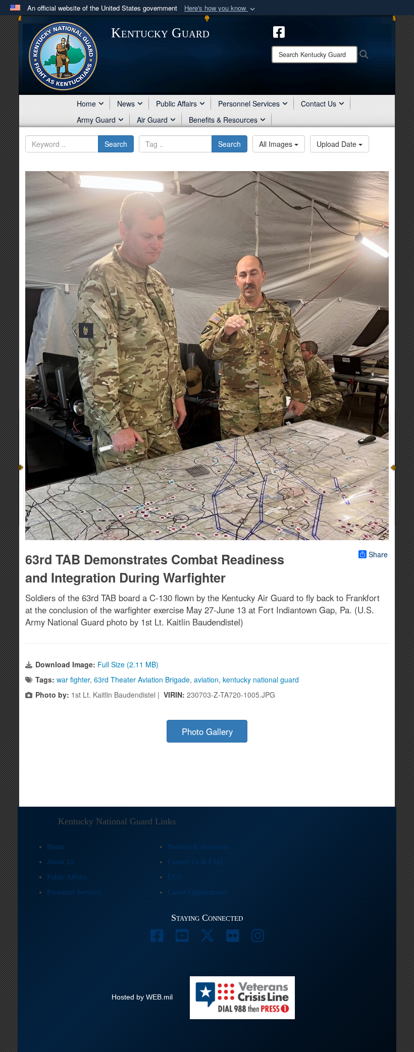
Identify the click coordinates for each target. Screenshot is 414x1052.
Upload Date (337, 144)
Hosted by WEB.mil (142, 997)
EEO (175, 877)
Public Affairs (176, 103)
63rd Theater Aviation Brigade (142, 679)
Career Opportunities (197, 892)
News (126, 103)
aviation (206, 679)
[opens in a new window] (279, 31)
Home (86, 103)
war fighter (73, 679)
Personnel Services (249, 103)
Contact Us (318, 103)
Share (378, 554)
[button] (220, 8)
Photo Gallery (207, 731)
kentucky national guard (261, 679)
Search (116, 144)
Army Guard (96, 120)
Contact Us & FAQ (195, 862)
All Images (276, 144)
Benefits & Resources (223, 120)
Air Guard (152, 120)
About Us (60, 862)
